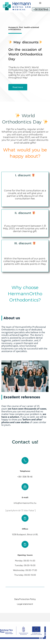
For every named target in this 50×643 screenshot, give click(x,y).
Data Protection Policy (25, 599)
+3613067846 (40, 9)
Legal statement (25, 604)
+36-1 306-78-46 (25, 476)
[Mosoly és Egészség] (17, 6)
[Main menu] (40, 3)
